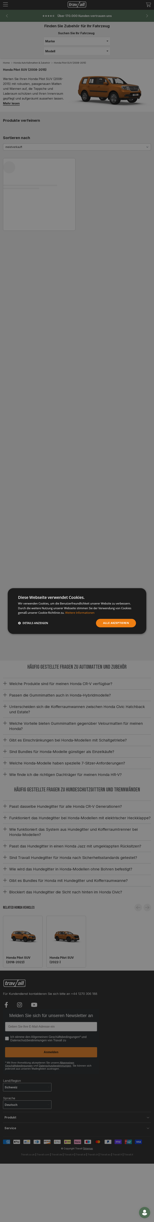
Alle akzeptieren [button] (116, 623)
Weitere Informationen (79, 613)
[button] (33, 623)
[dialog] (77, 611)
